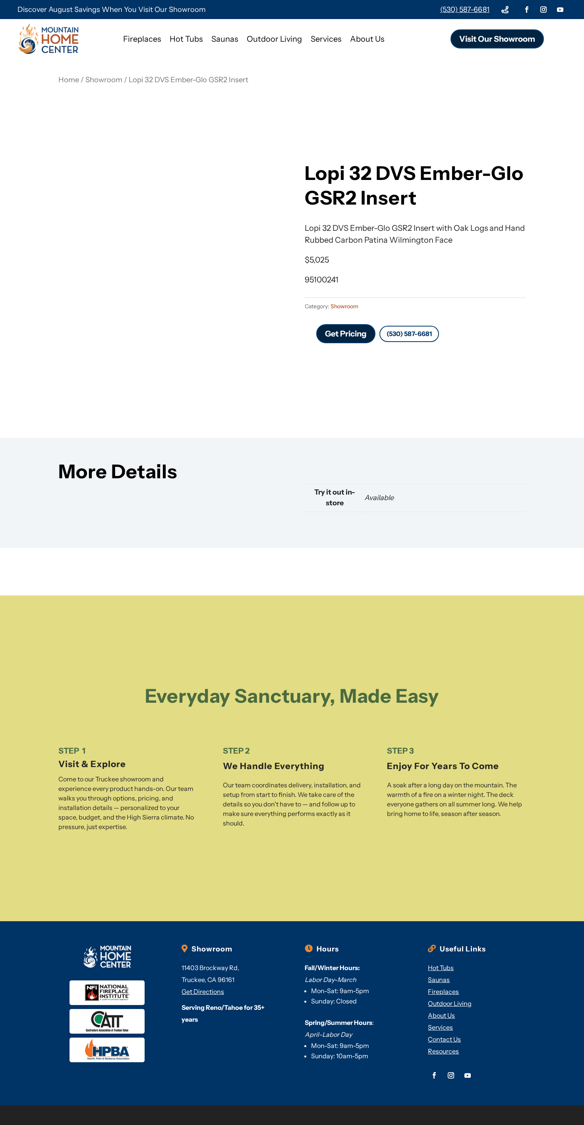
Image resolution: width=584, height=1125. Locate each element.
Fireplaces (142, 39)
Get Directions (203, 991)
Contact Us (444, 1039)
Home (68, 79)
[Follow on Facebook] (526, 9)
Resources (443, 1051)
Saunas (224, 39)
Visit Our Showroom (497, 39)
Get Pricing (346, 333)
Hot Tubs (186, 39)
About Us (367, 39)
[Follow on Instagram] (543, 9)
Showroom (103, 79)
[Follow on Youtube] (560, 9)
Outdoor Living (274, 39)
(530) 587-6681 (464, 9)
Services (326, 39)
